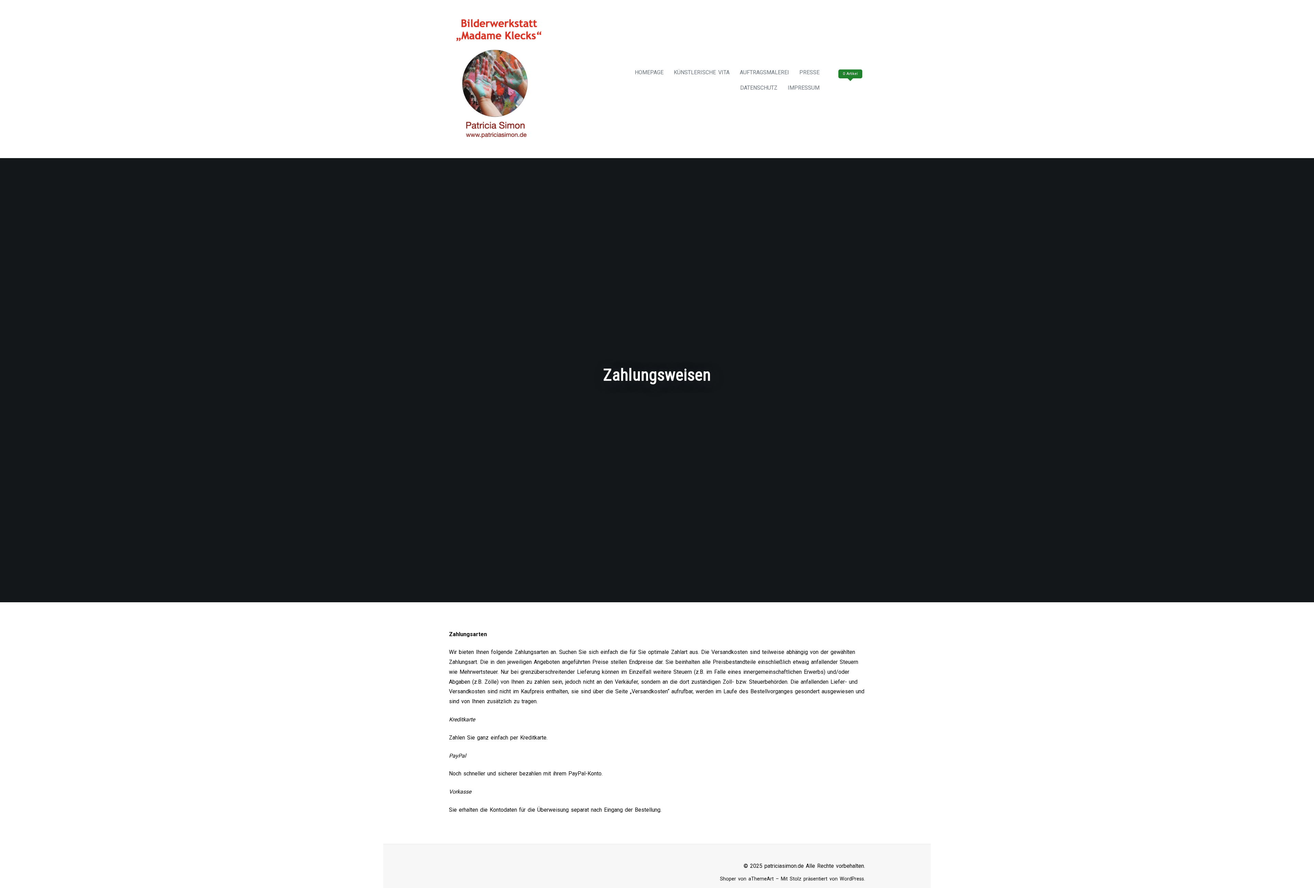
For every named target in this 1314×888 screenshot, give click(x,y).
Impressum (804, 88)
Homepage (649, 72)
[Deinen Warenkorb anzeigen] (849, 88)
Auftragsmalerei (764, 72)
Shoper (728, 879)
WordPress (852, 879)
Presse (809, 72)
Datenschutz (758, 88)
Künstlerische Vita (702, 72)
